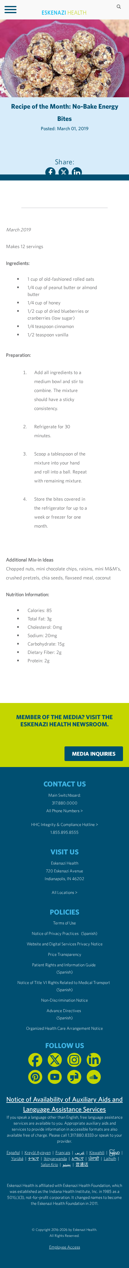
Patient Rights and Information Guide (64, 965)
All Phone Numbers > (64, 810)
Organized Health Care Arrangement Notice (64, 1028)
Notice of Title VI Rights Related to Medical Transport (63, 982)
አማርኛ (78, 1158)
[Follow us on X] (55, 1060)
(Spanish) (89, 933)
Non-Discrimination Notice (64, 1000)
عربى (80, 1152)
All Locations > (64, 892)
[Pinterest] (35, 1077)
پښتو (67, 1164)
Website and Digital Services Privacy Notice (65, 944)
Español (13, 1152)
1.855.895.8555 (64, 832)
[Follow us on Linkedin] (94, 1060)
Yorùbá (17, 1158)
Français (63, 1152)
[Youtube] (55, 1077)
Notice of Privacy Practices (55, 933)
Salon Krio (49, 1164)
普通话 (82, 1164)
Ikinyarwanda (55, 1158)
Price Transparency (64, 954)
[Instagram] (74, 1060)
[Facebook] (50, 172)
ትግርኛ (33, 1158)
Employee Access (64, 1247)
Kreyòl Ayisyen (38, 1152)
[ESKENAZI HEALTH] (64, 12)
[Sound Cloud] (94, 1077)
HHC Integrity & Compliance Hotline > (64, 824)
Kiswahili (96, 1152)
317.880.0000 (64, 803)
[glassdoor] (74, 1077)
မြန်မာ (114, 1152)
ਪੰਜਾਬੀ (93, 1158)
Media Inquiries (94, 753)
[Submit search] (119, 6)
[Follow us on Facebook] (35, 1060)
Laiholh (110, 1158)
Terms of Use (64, 923)
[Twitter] (63, 172)
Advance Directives (63, 1010)
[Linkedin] (77, 172)
